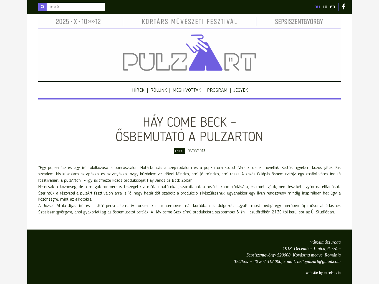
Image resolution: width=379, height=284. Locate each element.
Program (217, 90)
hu (317, 7)
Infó (179, 151)
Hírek (138, 90)
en (332, 7)
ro (324, 7)
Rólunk (158, 90)
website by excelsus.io (323, 273)
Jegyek (240, 90)
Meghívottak (187, 90)
